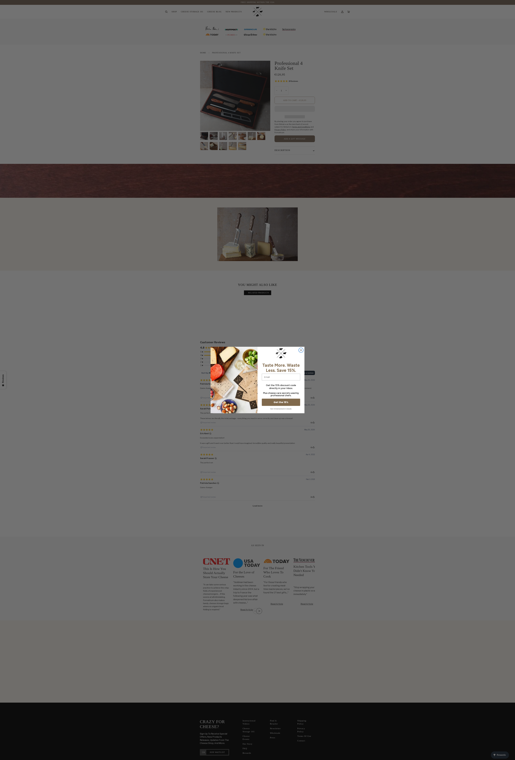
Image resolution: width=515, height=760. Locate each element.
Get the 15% (281, 402)
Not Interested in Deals (281, 408)
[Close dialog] (301, 350)
